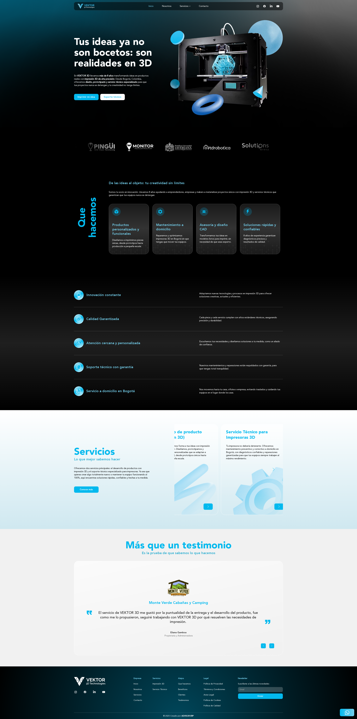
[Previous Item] (184, 469)
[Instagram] (257, 6)
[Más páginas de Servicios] (189, 6)
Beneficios (182, 689)
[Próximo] (271, 645)
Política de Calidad (212, 705)
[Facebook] (264, 6)
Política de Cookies (212, 700)
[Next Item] (273, 469)
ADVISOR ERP (187, 715)
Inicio (136, 683)
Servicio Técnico (160, 689)
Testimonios (183, 700)
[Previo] (263, 645)
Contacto (138, 700)
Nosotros (138, 689)
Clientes (181, 694)
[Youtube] (277, 6)
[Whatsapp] (347, 712)
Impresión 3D (158, 683)
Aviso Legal (209, 694)
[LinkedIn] (271, 6)
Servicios (137, 694)
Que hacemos (184, 683)
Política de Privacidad (213, 683)
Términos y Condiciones (214, 689)
